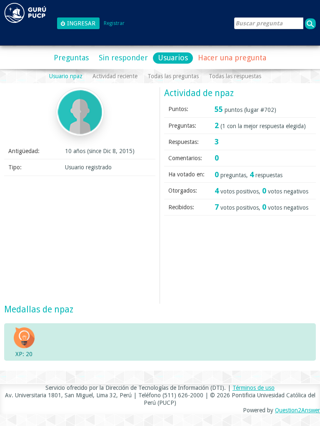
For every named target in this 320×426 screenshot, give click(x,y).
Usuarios (173, 57)
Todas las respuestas (235, 76)
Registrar (114, 23)
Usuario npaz (65, 76)
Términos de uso (253, 387)
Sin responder (123, 57)
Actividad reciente (115, 76)
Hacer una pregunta (232, 57)
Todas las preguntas (173, 76)
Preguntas (71, 57)
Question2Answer (297, 410)
